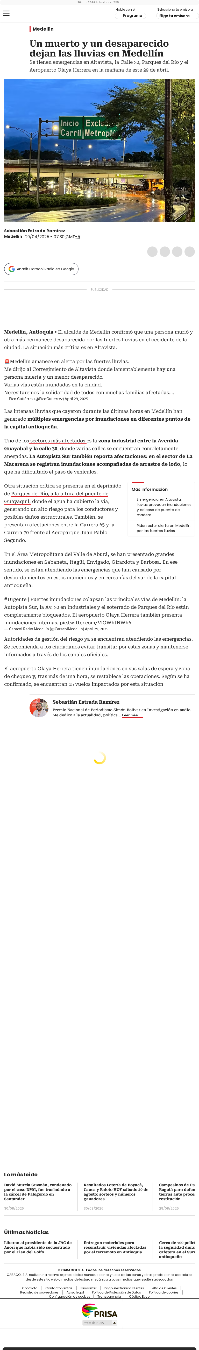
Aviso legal (75, 1292)
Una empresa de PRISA (99, 1310)
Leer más (130, 715)
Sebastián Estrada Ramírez (34, 231)
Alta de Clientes (164, 1288)
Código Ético (139, 1297)
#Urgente (15, 599)
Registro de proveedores (39, 1292)
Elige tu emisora (174, 15)
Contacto (29, 1288)
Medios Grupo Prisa (99, 1323)
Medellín (43, 29)
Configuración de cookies (69, 1297)
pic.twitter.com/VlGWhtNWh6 (95, 622)
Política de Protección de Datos (116, 1292)
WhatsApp (189, 251)
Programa (132, 15)
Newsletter (88, 1288)
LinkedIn (177, 251)
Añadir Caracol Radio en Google (45, 269)
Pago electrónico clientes (124, 1288)
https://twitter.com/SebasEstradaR (68, 231)
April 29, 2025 (76, 398)
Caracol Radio (24, 13)
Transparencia (109, 1297)
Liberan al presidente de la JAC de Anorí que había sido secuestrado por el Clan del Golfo (38, 1247)
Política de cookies (164, 1292)
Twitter (165, 251)
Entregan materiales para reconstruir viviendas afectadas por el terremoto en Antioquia (115, 1247)
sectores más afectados (58, 440)
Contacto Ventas (59, 1288)
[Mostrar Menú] (6, 13)
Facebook (152, 251)
